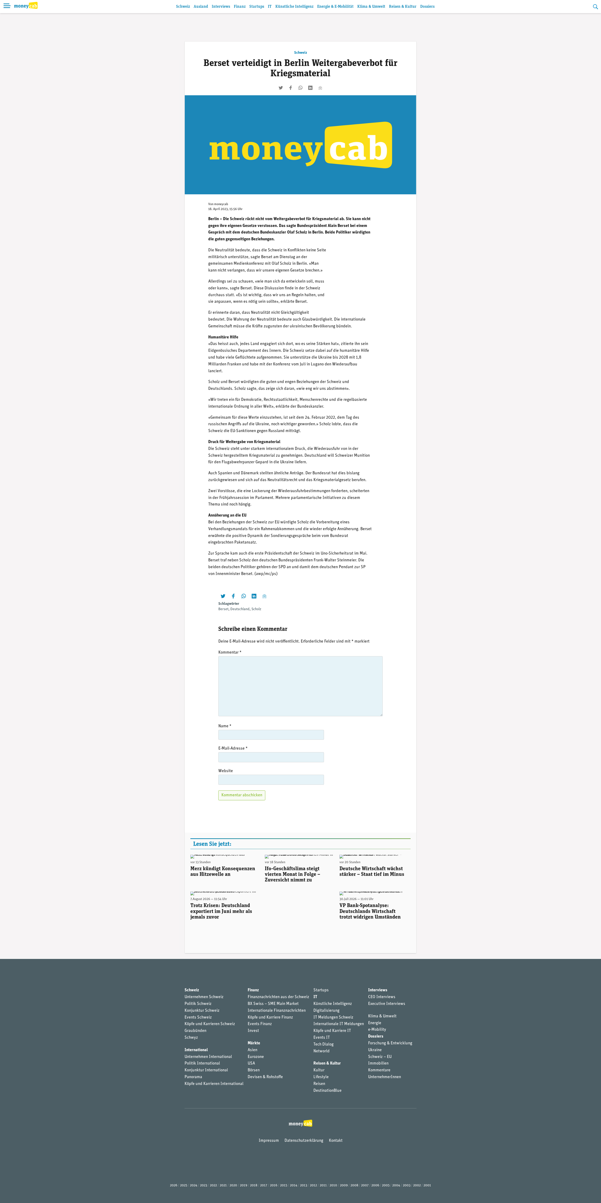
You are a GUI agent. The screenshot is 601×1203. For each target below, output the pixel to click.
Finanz (240, 7)
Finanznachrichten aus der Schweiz (278, 997)
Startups (256, 7)
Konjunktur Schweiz (202, 1011)
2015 (283, 1185)
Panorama (193, 1077)
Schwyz (191, 1038)
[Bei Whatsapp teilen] (300, 87)
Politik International (202, 1063)
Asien (252, 1050)
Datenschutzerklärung (304, 1141)
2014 (293, 1185)
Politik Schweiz (198, 1004)
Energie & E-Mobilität (335, 7)
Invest (253, 1031)
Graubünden (195, 1031)
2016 (273, 1185)
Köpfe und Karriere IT (332, 1031)
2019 (243, 1185)
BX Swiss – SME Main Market (273, 1004)
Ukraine (375, 1050)
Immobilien (378, 1063)
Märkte (254, 1043)
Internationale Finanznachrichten (277, 1011)
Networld (321, 1051)
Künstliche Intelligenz (294, 7)
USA (251, 1063)
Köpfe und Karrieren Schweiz (210, 1024)
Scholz (256, 609)
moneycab (221, 204)
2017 (263, 1185)
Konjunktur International (206, 1070)
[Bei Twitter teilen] (280, 87)
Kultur (318, 1070)
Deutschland (240, 609)
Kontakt (336, 1141)
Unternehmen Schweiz (204, 997)
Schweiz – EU (380, 1057)
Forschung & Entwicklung (390, 1043)
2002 (417, 1185)
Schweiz (183, 7)
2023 (203, 1185)
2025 (183, 1185)
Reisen (319, 1084)
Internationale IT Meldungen (338, 1024)
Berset (223, 609)
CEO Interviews (381, 997)
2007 (365, 1185)
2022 (213, 1185)
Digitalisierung (326, 1011)
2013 (303, 1185)
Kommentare (379, 1070)
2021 (223, 1185)
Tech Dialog (323, 1044)
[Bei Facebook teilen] (290, 87)
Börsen (254, 1070)
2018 (253, 1185)
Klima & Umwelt (371, 7)
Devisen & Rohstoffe (265, 1077)
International (196, 1050)
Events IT (321, 1038)
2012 (313, 1185)
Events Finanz (260, 1024)
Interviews (221, 7)
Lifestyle (321, 1077)
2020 (233, 1185)
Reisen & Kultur (402, 7)
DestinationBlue (327, 1091)
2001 (427, 1185)
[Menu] (7, 6)
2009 (344, 1185)
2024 (193, 1185)
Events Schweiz (198, 1017)
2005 (385, 1185)
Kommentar (230, 653)
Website (225, 771)
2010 (333, 1185)
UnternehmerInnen (384, 1077)
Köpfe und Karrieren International (214, 1084)
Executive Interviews (386, 1004)
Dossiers (427, 7)
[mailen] (320, 87)
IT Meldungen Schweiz (333, 1017)
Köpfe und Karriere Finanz (270, 1017)
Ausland (201, 7)
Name (224, 726)
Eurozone (256, 1057)
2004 (396, 1185)
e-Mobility (377, 1030)
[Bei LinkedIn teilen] (310, 87)
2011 (323, 1185)
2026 (173, 1185)
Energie (374, 1023)
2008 (354, 1185)
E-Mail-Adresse (233, 749)
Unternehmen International (208, 1057)
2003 (406, 1185)
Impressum (269, 1141)
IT (270, 7)
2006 (375, 1185)
